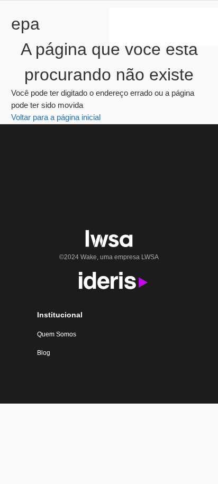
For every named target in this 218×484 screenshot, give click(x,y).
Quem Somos (56, 334)
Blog (43, 353)
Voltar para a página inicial (56, 117)
